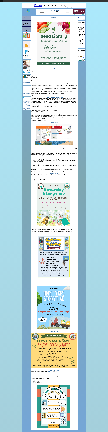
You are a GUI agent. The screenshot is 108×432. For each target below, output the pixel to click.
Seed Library (54, 17)
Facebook (26, 23)
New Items (26, 22)
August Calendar (54, 122)
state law (49, 371)
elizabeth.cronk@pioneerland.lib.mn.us (81, 45)
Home (27, 16)
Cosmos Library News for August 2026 (54, 97)
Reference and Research (26, 24)
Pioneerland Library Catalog (54, 10)
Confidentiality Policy (54, 370)
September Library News (54, 68)
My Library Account (26, 17)
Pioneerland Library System (26, 28)
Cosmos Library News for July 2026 (54, 146)
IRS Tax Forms (27, 29)
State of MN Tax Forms (27, 30)
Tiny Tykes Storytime (54, 280)
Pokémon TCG (54, 228)
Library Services (27, 18)
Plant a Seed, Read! (54, 331)
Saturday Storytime (54, 173)
